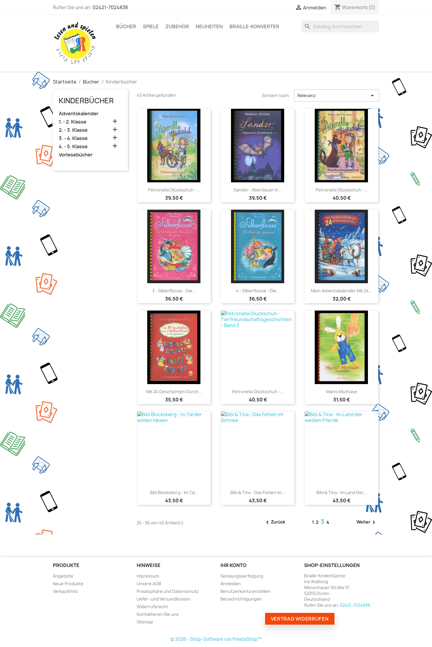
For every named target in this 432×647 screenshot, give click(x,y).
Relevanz (336, 95)
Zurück (274, 522)
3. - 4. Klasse (73, 138)
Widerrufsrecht (152, 606)
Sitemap (145, 622)
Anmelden (230, 583)
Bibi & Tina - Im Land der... (342, 492)
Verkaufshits (65, 591)
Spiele (151, 26)
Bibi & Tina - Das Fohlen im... (257, 492)
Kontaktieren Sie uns (158, 614)
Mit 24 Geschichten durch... (174, 391)
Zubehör (177, 26)
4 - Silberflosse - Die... (258, 291)
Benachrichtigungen (241, 599)
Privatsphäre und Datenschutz (168, 591)
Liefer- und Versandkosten (163, 599)
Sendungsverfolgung (241, 576)
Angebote (63, 576)
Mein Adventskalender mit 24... (341, 291)
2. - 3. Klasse (73, 130)
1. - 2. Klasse (72, 122)
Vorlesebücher (76, 155)
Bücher (126, 26)
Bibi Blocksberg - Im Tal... (174, 492)
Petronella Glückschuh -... (174, 190)
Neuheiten (209, 26)
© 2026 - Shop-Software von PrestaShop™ (216, 639)
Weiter (366, 522)
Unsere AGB (149, 583)
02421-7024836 (110, 7)
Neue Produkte (68, 583)
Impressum (148, 576)
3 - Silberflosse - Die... (174, 291)
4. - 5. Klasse (73, 147)
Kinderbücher (86, 101)
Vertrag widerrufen (300, 619)
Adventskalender (78, 114)
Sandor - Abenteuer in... (258, 190)
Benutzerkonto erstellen (245, 591)
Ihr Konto (233, 565)
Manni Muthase (341, 391)
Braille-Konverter (254, 26)
